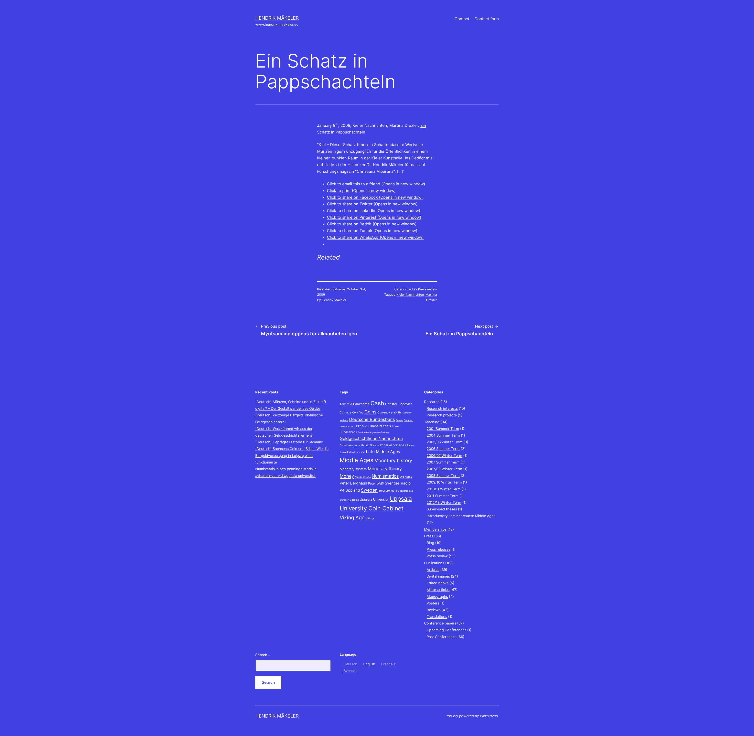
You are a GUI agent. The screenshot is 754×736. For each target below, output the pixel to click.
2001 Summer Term (443, 429)
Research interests (442, 408)
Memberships (435, 529)
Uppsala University (374, 499)
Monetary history (393, 460)
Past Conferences (441, 637)
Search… (262, 655)
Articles (433, 570)
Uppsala (354, 499)
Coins (370, 412)
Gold (357, 445)
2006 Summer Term (443, 449)
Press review (427, 289)
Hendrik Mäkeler (277, 18)
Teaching (431, 422)
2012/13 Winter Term (444, 502)
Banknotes (361, 404)
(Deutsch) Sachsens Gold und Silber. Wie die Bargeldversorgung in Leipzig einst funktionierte (292, 455)
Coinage (345, 412)
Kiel (363, 452)
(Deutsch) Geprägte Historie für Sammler (289, 442)
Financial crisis (379, 426)
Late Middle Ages (383, 451)
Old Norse (406, 476)
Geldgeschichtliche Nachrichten (371, 438)
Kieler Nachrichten (410, 294)
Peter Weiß (376, 483)
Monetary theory (385, 468)
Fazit (364, 426)
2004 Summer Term (443, 435)
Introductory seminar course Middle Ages (461, 516)
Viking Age (352, 517)
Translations (437, 616)
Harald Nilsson (370, 445)
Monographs (437, 596)
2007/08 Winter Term (444, 469)
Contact (462, 18)
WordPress (489, 716)
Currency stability (389, 412)
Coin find (357, 412)
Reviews (433, 610)
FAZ (358, 426)
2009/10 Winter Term (444, 482)
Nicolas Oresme (363, 477)
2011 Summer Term (442, 496)
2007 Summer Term (443, 462)
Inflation (409, 445)
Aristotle (346, 404)
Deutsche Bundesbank (372, 419)
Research (432, 402)
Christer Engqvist (398, 404)
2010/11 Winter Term (444, 489)
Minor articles (438, 590)
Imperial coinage (392, 445)
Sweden (369, 490)
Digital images (438, 576)
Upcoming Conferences (446, 630)
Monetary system (353, 469)
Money (347, 476)
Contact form (486, 18)
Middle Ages (356, 460)
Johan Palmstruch (350, 452)
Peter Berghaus (353, 483)
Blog (430, 543)
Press (428, 536)
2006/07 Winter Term (444, 455)
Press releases (438, 549)
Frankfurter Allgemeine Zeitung (373, 432)
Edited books (437, 583)
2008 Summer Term (443, 476)
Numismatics (385, 476)
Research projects (442, 415)
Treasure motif (388, 490)
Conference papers (440, 623)
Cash (377, 403)
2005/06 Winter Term (444, 442)
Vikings (370, 518)
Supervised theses (442, 509)
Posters (433, 603)
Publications (434, 563)
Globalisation (347, 445)
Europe (399, 420)
